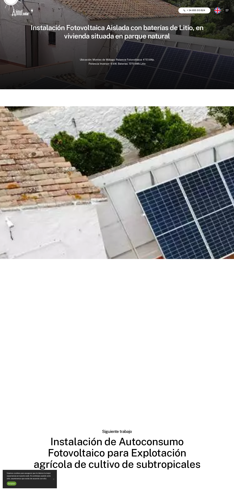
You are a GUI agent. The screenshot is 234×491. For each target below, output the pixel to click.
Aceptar (11, 483)
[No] (53, 479)
